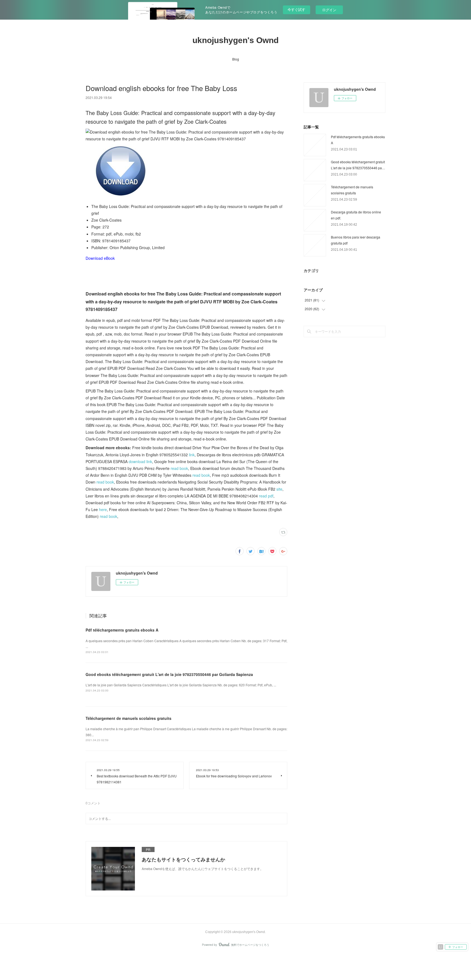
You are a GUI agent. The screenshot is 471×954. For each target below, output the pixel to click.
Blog (235, 59)
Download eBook (100, 258)
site (279, 489)
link (192, 454)
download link (140, 461)
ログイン (329, 9)
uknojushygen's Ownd (235, 40)
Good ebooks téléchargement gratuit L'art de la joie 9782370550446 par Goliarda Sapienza (169, 674)
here (103, 509)
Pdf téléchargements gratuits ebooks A (122, 630)
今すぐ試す (296, 9)
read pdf (266, 496)
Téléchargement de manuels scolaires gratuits (128, 718)
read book (179, 468)
